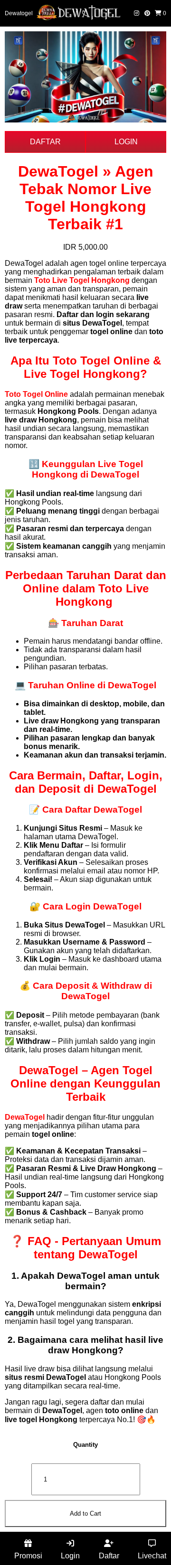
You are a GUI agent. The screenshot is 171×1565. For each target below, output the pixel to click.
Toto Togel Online (36, 394)
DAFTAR (45, 142)
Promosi (28, 1556)
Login (70, 1556)
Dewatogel (19, 13)
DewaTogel (25, 1117)
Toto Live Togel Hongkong (82, 280)
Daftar (109, 1556)
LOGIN (126, 142)
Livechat (152, 1556)
